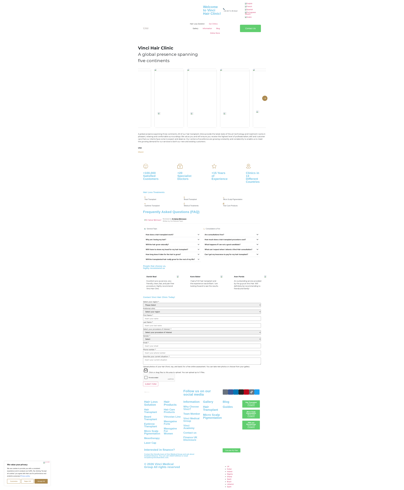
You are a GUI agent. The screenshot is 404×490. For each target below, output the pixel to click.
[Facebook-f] (230, 392)
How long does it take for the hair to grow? (163, 254)
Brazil (229, 482)
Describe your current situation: (156, 356)
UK (228, 466)
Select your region (151, 302)
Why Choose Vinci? (191, 408)
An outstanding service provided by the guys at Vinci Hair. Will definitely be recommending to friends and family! (204, 285)
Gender (146, 336)
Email (146, 342)
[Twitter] (257, 392)
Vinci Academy (188, 426)
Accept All (41, 481)
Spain (229, 479)
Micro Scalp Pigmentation (152, 432)
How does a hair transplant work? (159, 235)
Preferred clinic (149, 308)
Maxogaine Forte (170, 422)
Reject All (27, 481)
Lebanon (230, 484)
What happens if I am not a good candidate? (223, 244)
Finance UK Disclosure (190, 438)
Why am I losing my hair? (156, 239)
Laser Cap (150, 442)
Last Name (148, 322)
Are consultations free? (214, 235)
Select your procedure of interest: (157, 329)
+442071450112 (175, 456)
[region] (27, 473)
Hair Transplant (150, 410)
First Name (148, 315)
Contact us (189, 432)
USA (140, 148)
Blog (226, 401)
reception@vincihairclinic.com (156, 457)
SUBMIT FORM (150, 384)
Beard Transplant (150, 418)
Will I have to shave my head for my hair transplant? (167, 249)
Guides (228, 406)
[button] (264, 98)
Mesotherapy (152, 438)
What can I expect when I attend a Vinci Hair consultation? (228, 249)
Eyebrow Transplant (150, 425)
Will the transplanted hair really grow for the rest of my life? (170, 259)
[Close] (46, 462)
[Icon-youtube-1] (225, 392)
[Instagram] (241, 392)
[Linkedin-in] (236, 392)
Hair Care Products (169, 410)
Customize (13, 481)
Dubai (229, 469)
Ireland (229, 471)
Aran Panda (195, 277)
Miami (141, 152)
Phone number (149, 349)
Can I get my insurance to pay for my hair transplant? (226, 254)
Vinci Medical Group (191, 419)
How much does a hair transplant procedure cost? (225, 239)
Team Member (191, 413)
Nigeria (230, 474)
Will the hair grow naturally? (157, 244)
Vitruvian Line (172, 416)
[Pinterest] (246, 392)
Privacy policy (25, 476)
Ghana (229, 476)
